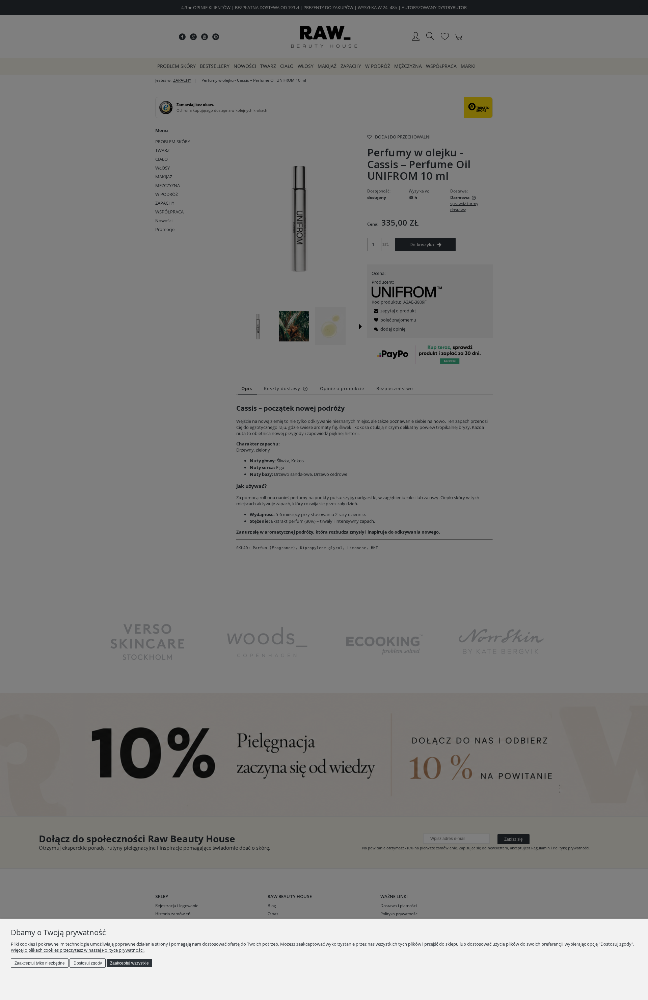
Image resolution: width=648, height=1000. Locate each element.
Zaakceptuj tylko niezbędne (40, 963)
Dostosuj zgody (88, 963)
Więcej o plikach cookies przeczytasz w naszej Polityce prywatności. (77, 950)
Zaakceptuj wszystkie (129, 963)
